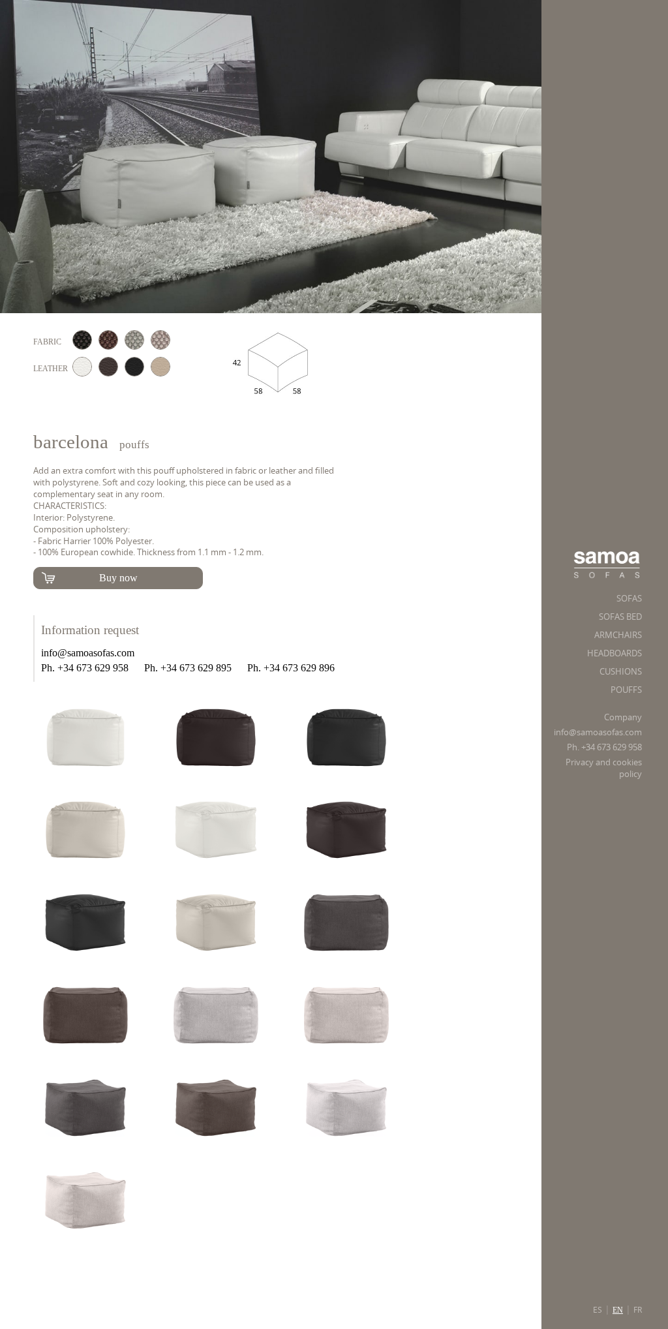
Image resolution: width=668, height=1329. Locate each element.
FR (637, 1310)
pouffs (134, 444)
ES (597, 1310)
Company (623, 717)
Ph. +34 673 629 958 (604, 747)
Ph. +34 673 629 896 (291, 667)
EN (618, 1310)
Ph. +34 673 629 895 (188, 667)
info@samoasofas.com (598, 732)
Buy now (118, 577)
